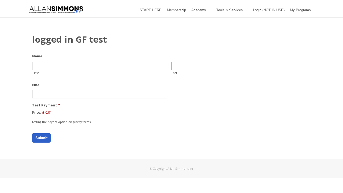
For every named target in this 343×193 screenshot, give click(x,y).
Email (37, 85)
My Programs (300, 10)
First (35, 73)
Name (37, 56)
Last (175, 73)
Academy (198, 10)
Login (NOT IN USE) (269, 10)
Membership (176, 10)
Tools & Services (229, 10)
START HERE (151, 10)
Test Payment (46, 105)
